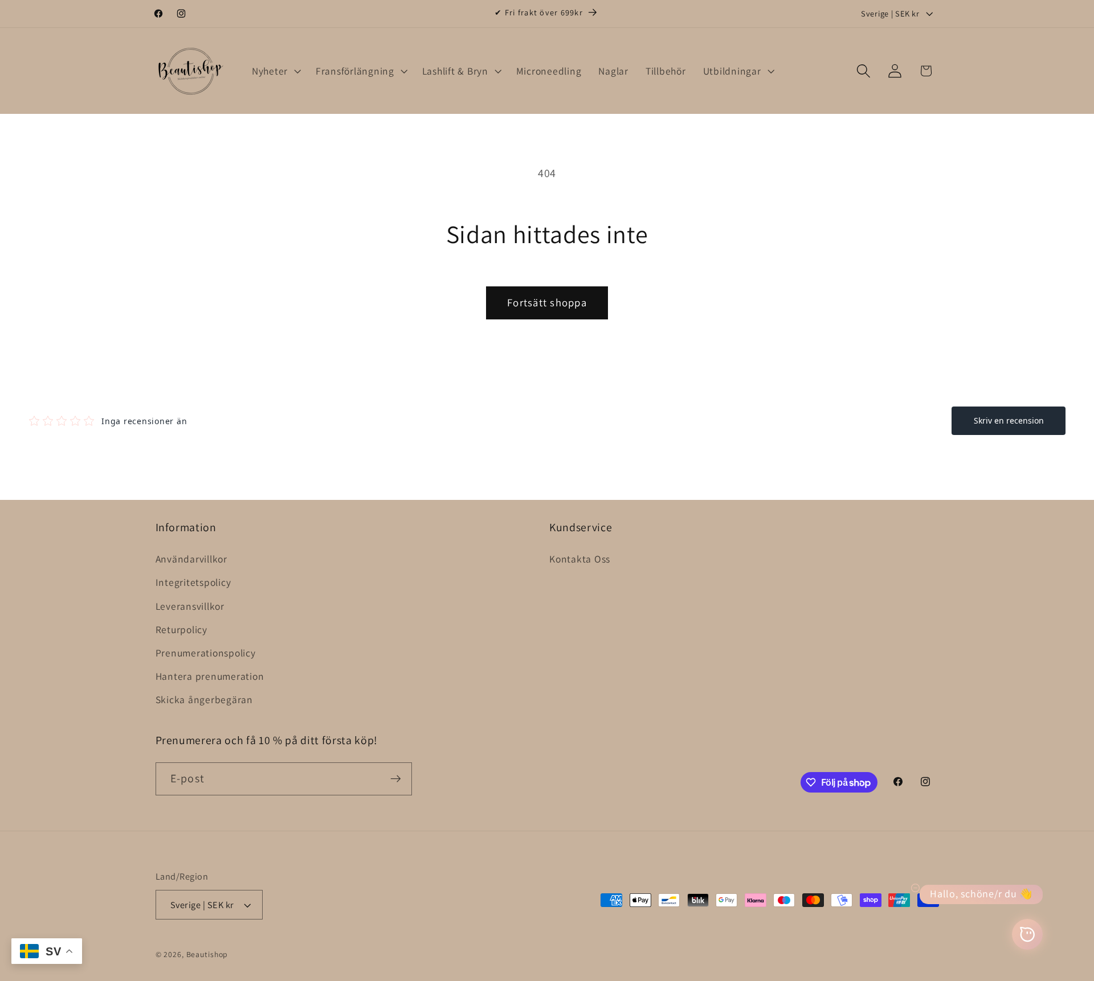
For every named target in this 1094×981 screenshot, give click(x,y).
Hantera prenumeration (210, 676)
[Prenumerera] (395, 778)
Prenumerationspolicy (206, 652)
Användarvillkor (191, 558)
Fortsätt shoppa (547, 302)
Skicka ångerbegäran (204, 699)
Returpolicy (181, 629)
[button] (275, 71)
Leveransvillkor (190, 606)
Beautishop (207, 954)
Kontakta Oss (579, 558)
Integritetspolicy (193, 582)
